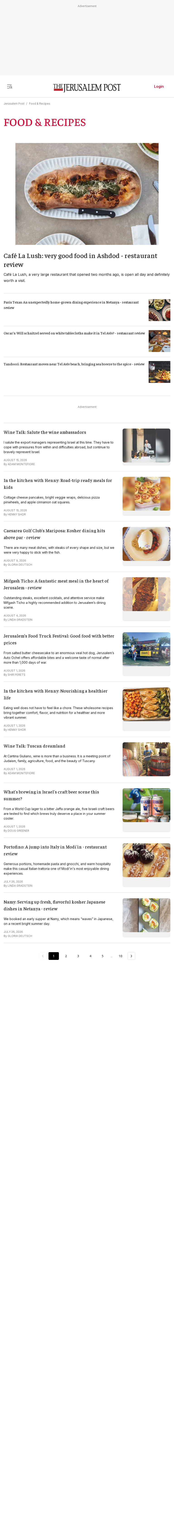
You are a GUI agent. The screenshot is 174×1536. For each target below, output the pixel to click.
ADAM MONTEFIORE (21, 464)
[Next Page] (131, 956)
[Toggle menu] (9, 86)
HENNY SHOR (17, 514)
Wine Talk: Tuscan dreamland (34, 745)
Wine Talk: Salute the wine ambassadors (45, 432)
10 (120, 956)
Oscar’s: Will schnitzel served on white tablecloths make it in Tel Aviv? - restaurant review (74, 333)
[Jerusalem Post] (87, 88)
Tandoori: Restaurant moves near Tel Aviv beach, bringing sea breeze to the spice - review (74, 363)
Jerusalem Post (14, 103)
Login (159, 86)
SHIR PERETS (16, 674)
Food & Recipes (39, 103)
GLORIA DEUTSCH (20, 564)
